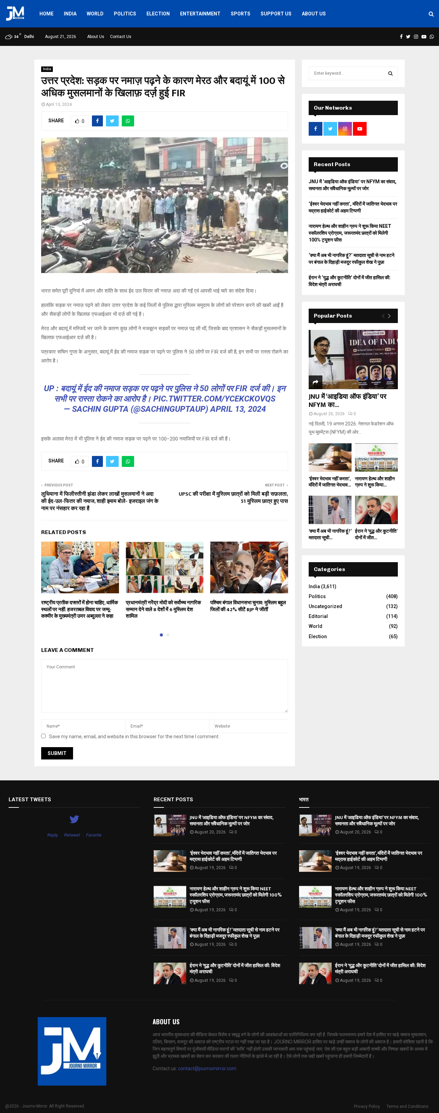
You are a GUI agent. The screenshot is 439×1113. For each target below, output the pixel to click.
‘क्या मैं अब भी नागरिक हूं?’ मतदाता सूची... (330, 534)
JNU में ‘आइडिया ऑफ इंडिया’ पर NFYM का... (348, 401)
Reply (52, 835)
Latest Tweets (30, 799)
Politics (125, 13)
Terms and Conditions (407, 1106)
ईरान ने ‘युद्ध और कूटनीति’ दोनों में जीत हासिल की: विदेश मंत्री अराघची (235, 969)
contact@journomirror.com (207, 1068)
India (70, 13)
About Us (314, 13)
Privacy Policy (367, 1106)
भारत (303, 799)
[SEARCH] (390, 73)
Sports (240, 13)
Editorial (318, 616)
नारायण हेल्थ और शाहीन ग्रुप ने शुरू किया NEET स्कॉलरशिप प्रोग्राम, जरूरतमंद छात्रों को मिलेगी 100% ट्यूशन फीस (350, 232)
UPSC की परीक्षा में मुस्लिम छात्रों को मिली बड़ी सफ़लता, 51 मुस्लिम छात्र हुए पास (233, 498)
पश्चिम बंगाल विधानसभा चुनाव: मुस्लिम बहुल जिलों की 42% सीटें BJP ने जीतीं (248, 606)
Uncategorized (325, 606)
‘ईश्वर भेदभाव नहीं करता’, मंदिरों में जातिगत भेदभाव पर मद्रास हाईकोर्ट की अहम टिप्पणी (233, 856)
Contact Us (120, 36)
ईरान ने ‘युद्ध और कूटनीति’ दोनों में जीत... (376, 534)
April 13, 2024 (238, 409)
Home (46, 13)
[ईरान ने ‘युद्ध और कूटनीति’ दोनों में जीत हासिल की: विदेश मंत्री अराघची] (376, 510)
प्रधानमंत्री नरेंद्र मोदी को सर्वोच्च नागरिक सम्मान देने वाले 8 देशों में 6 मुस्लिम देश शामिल (163, 609)
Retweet (72, 835)
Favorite (94, 835)
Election (158, 13)
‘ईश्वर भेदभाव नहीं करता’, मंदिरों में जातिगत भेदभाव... (330, 482)
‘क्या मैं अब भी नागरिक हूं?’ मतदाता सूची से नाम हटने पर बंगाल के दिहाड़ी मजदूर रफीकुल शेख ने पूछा (235, 933)
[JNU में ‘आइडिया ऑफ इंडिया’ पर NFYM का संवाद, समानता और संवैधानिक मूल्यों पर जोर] (353, 359)
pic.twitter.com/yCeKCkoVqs (214, 399)
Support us (276, 13)
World (95, 13)
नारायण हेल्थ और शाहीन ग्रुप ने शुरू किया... (375, 482)
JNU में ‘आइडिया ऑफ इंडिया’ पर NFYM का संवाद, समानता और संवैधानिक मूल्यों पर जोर (231, 821)
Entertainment (200, 13)
